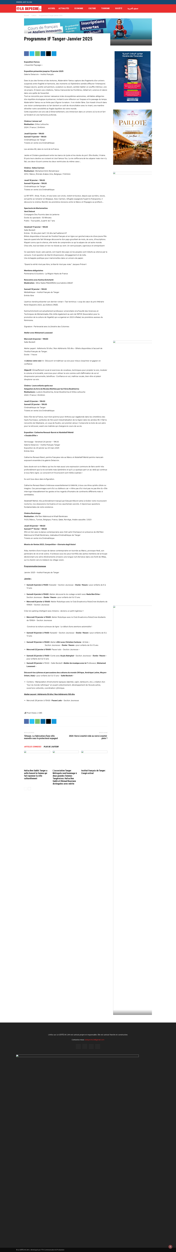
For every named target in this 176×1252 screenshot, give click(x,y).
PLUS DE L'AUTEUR (51, 747)
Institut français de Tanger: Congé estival (93, 771)
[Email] (48, 53)
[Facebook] (146, 8)
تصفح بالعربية (133, 8)
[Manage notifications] (170, 1247)
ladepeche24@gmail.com (94, 1040)
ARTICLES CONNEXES (32, 747)
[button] (158, 2)
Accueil (51, 8)
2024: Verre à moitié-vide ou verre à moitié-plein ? (88, 737)
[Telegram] (54, 53)
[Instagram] (150, 8)
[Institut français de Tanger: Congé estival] (94, 760)
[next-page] (29, 788)
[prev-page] (25, 788)
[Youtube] (158, 8)
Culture (92, 8)
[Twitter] (154, 8)
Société (118, 8)
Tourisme (105, 8)
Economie (78, 8)
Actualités (64, 8)
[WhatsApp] (37, 53)
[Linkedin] (43, 53)
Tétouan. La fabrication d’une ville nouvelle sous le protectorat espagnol (41, 737)
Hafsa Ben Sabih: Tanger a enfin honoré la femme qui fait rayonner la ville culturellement (35, 774)
